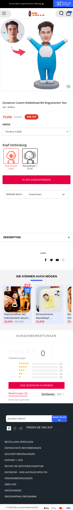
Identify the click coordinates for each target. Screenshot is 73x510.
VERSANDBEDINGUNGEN (19, 478)
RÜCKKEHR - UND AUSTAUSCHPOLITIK (26, 472)
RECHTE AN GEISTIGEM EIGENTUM (24, 466)
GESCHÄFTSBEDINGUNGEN (20, 454)
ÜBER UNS (10, 484)
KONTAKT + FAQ (14, 460)
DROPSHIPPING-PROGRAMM (20, 496)
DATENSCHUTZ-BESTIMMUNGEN (23, 447)
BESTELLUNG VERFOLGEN (19, 441)
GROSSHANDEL (13, 490)
